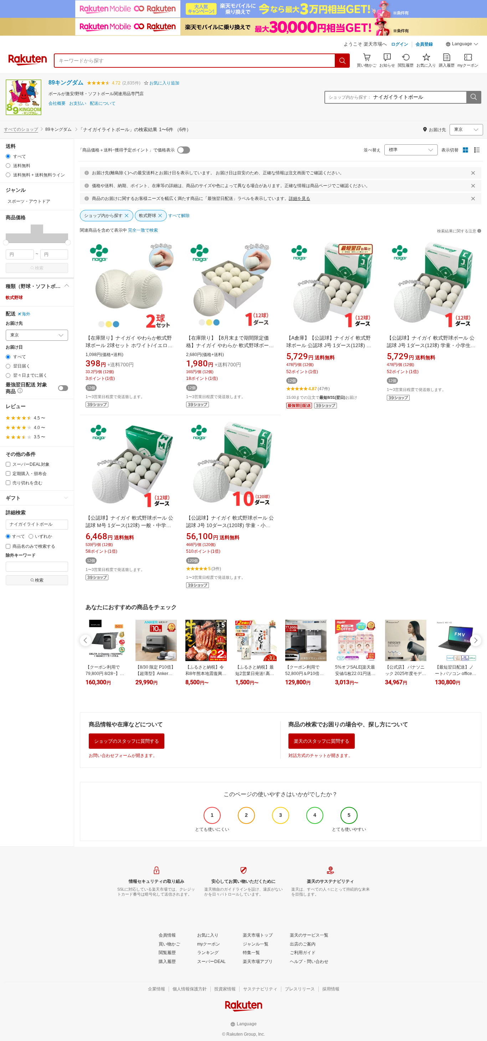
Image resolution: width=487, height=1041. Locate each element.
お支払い (77, 103)
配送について (103, 103)
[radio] (8, 156)
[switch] (63, 388)
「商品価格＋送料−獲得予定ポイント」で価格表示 (126, 150)
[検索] (342, 60)
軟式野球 (14, 297)
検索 (39, 268)
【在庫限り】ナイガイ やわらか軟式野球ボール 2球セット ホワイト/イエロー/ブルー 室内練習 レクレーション (130, 345)
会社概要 (57, 103)
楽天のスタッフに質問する (321, 741)
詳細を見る (299, 198)
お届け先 (14, 323)
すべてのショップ (21, 129)
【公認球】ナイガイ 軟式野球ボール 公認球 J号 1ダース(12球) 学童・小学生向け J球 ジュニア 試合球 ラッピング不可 (431, 345)
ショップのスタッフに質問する (126, 741)
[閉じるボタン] (473, 173)
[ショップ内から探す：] (473, 97)
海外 (26, 313)
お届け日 (14, 347)
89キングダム (65, 82)
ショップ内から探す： (350, 97)
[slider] (6, 242)
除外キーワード (21, 555)
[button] (462, 44)
